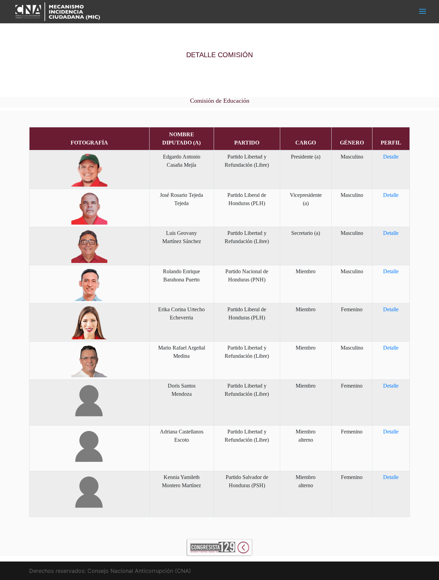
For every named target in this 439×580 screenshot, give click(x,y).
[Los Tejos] (219, 546)
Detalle (391, 157)
